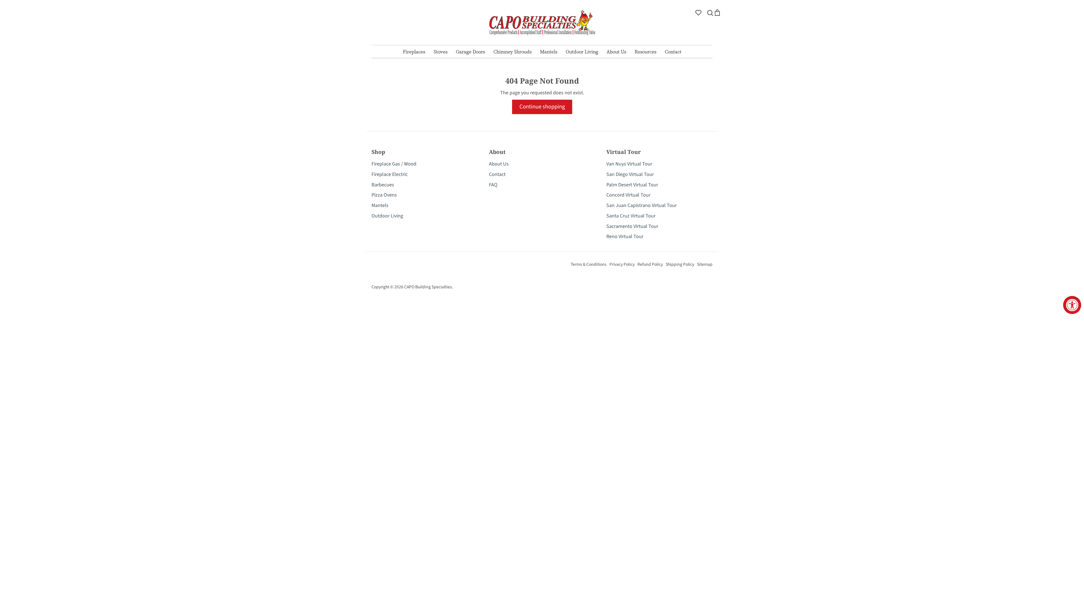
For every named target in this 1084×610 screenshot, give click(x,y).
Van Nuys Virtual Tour (629, 163)
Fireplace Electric (389, 174)
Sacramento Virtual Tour (632, 226)
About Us (616, 51)
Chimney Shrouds (512, 51)
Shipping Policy (680, 264)
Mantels (548, 51)
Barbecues (382, 184)
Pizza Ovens (384, 195)
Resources (645, 51)
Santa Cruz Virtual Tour (630, 215)
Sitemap (705, 264)
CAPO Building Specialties (428, 287)
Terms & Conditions (589, 264)
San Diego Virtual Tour (630, 174)
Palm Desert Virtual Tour (632, 184)
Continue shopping (542, 107)
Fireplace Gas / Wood (393, 163)
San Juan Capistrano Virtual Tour (641, 205)
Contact (673, 51)
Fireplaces (414, 51)
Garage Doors (470, 51)
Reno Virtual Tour (624, 236)
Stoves (440, 51)
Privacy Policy (622, 264)
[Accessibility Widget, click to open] (1072, 305)
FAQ (493, 184)
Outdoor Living (582, 51)
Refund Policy (650, 264)
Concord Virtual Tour (628, 195)
